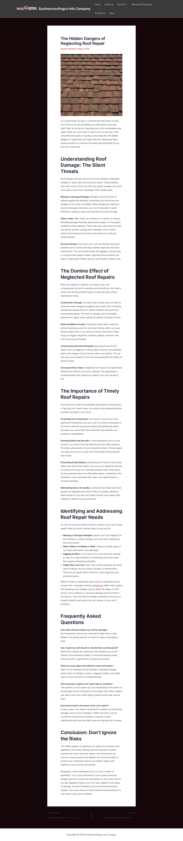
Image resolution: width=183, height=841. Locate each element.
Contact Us (100, 13)
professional (97, 585)
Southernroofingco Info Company (64, 9)
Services (121, 4)
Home (97, 4)
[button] (126, 4)
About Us (108, 4)
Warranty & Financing (142, 4)
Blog (112, 13)
